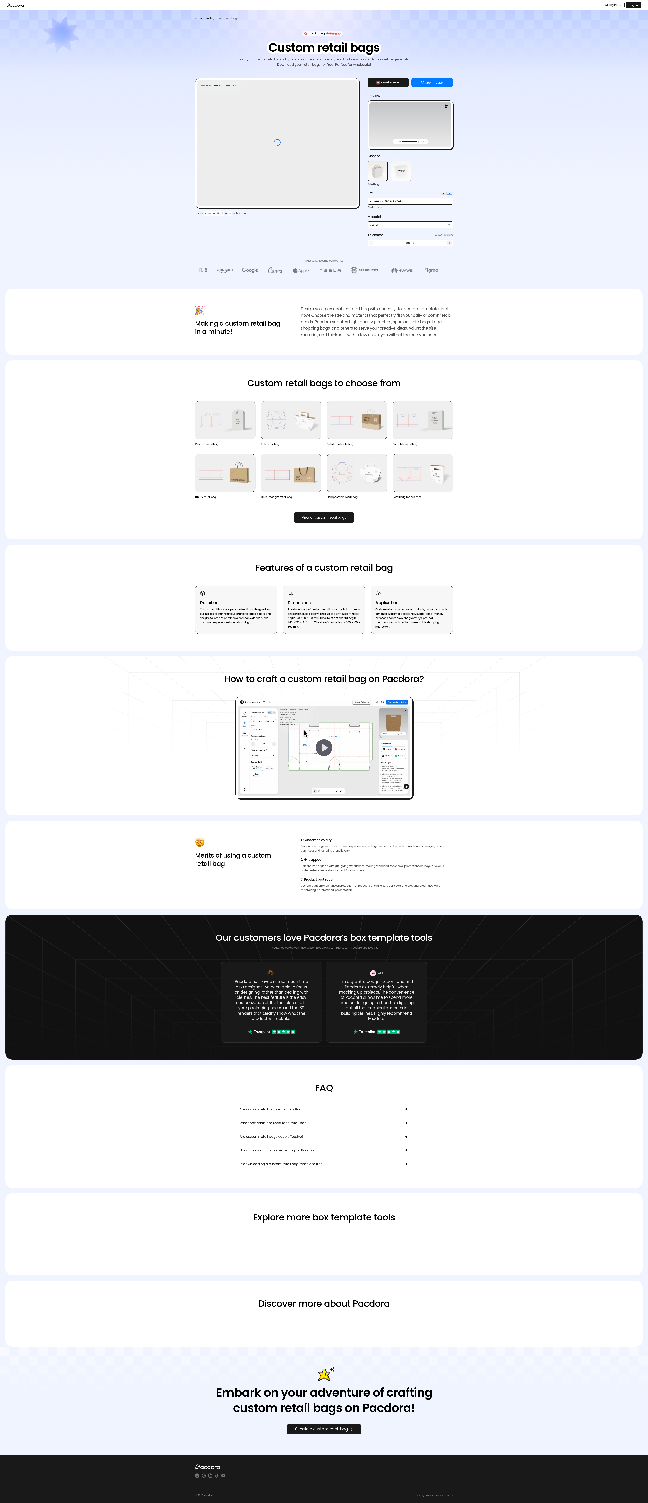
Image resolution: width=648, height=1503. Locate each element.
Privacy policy (424, 1495)
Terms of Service (443, 1495)
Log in (634, 5)
